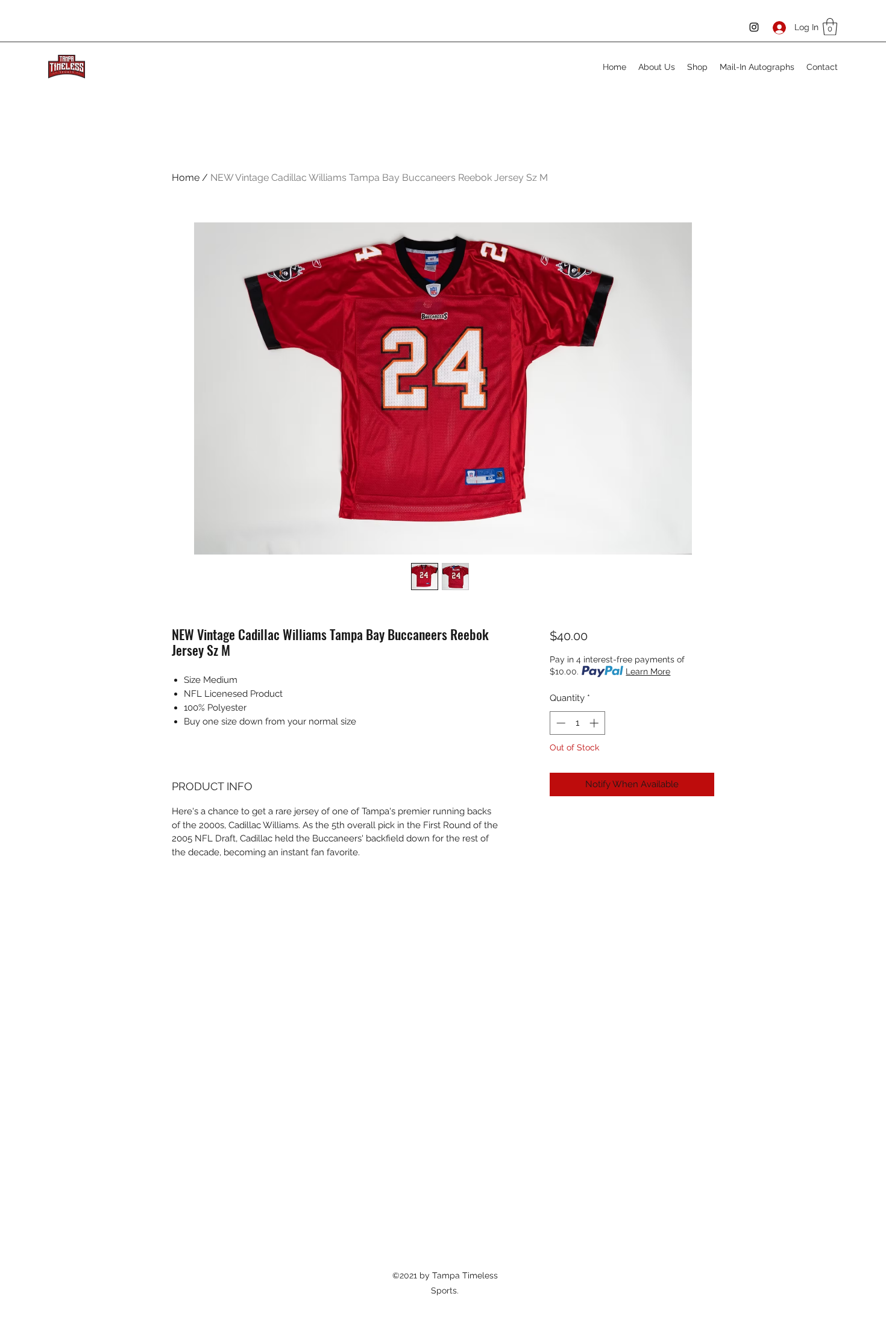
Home (186, 177)
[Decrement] (559, 723)
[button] (830, 27)
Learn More (648, 671)
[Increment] (595, 723)
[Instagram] (754, 27)
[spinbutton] (577, 723)
